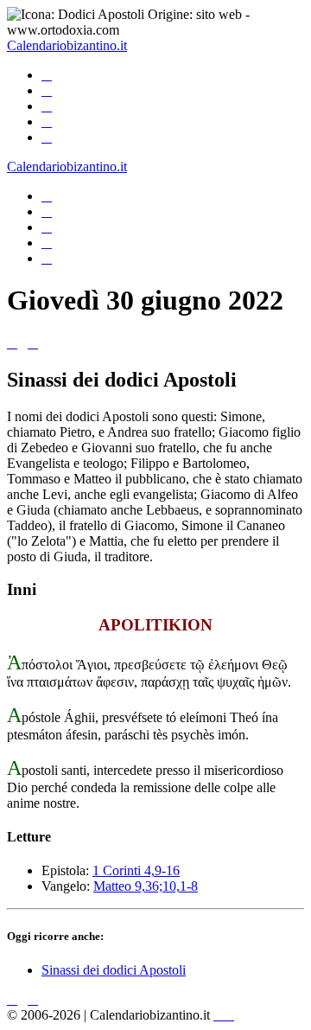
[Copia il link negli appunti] (46, 211)
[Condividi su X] (46, 242)
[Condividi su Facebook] (46, 258)
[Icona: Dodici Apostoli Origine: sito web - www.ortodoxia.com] (155, 22)
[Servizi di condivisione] (46, 196)
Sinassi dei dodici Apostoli (113, 970)
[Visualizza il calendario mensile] (46, 90)
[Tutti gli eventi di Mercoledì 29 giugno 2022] (12, 343)
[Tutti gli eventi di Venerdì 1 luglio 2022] (33, 343)
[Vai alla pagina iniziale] (46, 74)
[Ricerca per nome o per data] (46, 106)
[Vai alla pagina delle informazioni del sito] (46, 137)
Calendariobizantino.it (67, 45)
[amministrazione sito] (223, 1015)
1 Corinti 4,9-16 (136, 870)
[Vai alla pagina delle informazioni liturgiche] (46, 121)
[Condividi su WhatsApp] (46, 227)
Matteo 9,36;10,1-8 (145, 886)
